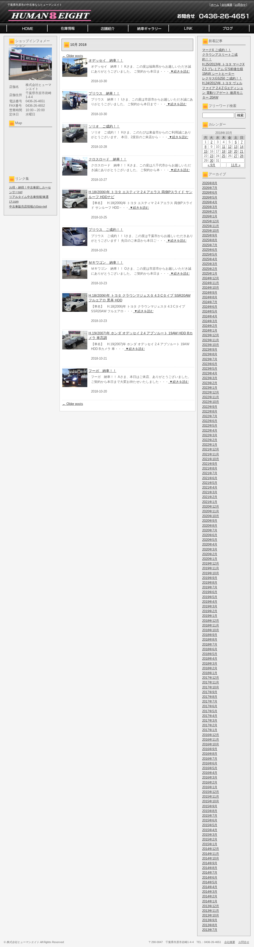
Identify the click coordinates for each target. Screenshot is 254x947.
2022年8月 (209, 411)
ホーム (215, 4)
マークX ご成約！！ (216, 50)
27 (235, 156)
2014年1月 (209, 901)
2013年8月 (209, 925)
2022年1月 (209, 445)
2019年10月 (210, 573)
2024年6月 (209, 307)
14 (241, 147)
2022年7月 (209, 416)
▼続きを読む (179, 71)
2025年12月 (210, 221)
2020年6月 (209, 535)
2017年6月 (209, 706)
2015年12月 (210, 792)
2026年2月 (209, 211)
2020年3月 (209, 549)
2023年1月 (209, 388)
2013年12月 (210, 906)
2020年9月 (209, 521)
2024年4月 (209, 316)
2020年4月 (209, 544)
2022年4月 (209, 430)
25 (223, 156)
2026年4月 (209, 202)
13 (235, 147)
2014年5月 (209, 882)
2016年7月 (209, 759)
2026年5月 (209, 197)
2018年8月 (209, 639)
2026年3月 (209, 207)
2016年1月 (209, 787)
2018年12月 (210, 621)
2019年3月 (209, 606)
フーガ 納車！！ (102, 371)
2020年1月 (209, 559)
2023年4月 (209, 373)
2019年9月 (209, 578)
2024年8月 (209, 297)
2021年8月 (209, 468)
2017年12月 (210, 678)
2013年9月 (209, 920)
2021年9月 (209, 464)
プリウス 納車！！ (104, 93)
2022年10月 (210, 402)
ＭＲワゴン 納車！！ (106, 262)
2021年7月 (209, 473)
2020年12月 (210, 506)
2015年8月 (209, 811)
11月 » (235, 165)
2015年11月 (210, 796)
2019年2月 (209, 611)
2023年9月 (209, 349)
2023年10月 (210, 345)
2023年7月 (209, 359)
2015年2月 (209, 839)
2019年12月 (210, 563)
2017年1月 (209, 730)
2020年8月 (209, 525)
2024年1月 (209, 330)
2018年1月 (209, 673)
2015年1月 (209, 844)
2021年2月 (209, 497)
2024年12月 (210, 278)
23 (211, 156)
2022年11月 (210, 397)
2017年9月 (209, 692)
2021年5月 (209, 483)
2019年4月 (209, 602)
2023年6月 (209, 364)
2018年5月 (209, 654)
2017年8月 (209, 697)
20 (235, 151)
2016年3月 (209, 777)
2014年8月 (209, 868)
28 (241, 156)
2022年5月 (209, 425)
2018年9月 (209, 635)
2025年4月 (209, 259)
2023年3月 (209, 378)
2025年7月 (209, 245)
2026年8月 (209, 183)
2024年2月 (209, 326)
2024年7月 (209, 302)
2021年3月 (209, 492)
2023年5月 (209, 368)
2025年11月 (210, 226)
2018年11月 (210, 625)
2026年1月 (209, 216)
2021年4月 (209, 487)
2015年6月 (209, 820)
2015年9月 (209, 806)
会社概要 (227, 4)
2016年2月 (209, 782)
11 (223, 147)
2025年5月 (209, 254)
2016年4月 (209, 773)
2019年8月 (209, 582)
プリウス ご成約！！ (106, 230)
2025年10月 (210, 231)
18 (223, 151)
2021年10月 (210, 459)
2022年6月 (209, 421)
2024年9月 (209, 292)
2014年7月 (209, 872)
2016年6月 (209, 763)
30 (211, 160)
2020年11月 (210, 511)
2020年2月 (209, 554)
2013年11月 (210, 911)
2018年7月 (209, 644)
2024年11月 (210, 283)
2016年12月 (210, 735)
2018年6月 (209, 649)
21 (241, 151)
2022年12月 (210, 392)
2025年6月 (209, 250)
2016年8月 (209, 754)
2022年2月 (209, 440)
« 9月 (211, 165)
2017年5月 (209, 711)
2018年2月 (209, 668)
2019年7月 (209, 587)
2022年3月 (209, 435)
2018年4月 (209, 658)
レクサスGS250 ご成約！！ (222, 78)
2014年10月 (210, 858)
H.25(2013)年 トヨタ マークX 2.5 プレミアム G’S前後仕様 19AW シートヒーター (223, 69)
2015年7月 (209, 815)
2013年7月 (209, 930)
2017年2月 (209, 725)
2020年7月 (209, 530)
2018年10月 (210, 630)
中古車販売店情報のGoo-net (28, 206)
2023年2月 (209, 383)
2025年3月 (209, 264)
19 (229, 151)
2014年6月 (209, 877)
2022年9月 (209, 407)
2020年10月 (210, 516)
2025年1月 (209, 273)
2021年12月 (210, 449)
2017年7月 (209, 701)
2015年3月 (209, 835)
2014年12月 (210, 849)
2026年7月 (209, 188)
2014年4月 (209, 887)
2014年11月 (210, 854)
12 (229, 147)
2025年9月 (209, 235)
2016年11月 (210, 739)
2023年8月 (209, 354)
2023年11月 (210, 340)
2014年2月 (209, 896)
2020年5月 (209, 540)
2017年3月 (209, 720)
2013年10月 (210, 915)
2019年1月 (209, 616)
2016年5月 (209, 768)
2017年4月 (209, 716)
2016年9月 (209, 749)
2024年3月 (209, 321)
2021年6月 (209, 478)
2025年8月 (209, 240)
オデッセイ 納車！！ (106, 60)
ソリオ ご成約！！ (104, 126)
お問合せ (240, 4)
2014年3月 (209, 892)
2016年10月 (210, 744)
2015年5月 (209, 825)
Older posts (72, 56)
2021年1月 (209, 502)
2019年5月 (209, 597)
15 (205, 151)
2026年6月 (209, 192)
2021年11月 (210, 454)
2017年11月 (210, 682)
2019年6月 (209, 592)
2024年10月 (210, 287)
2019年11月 (210, 568)
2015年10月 (210, 801)
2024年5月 (209, 311)
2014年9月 (209, 863)
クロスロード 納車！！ (108, 159)
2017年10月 (210, 687)
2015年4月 (209, 830)
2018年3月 (209, 663)
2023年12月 (210, 335)
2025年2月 (209, 269)
